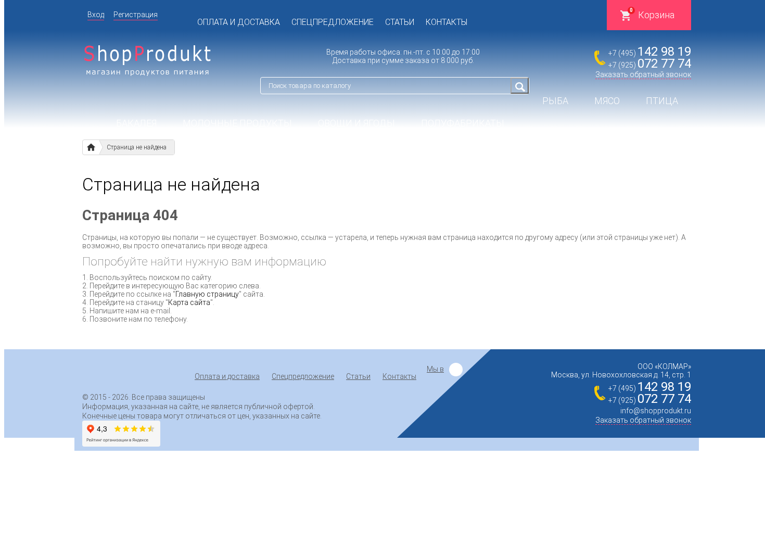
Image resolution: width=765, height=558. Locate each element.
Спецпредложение (332, 22)
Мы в (435, 369)
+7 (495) (649, 53)
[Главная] (91, 147)
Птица (662, 100)
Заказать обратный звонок (643, 74)
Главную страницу (207, 294)
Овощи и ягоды (356, 123)
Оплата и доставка (238, 22)
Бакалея (136, 123)
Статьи (399, 22)
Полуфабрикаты (462, 123)
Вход (95, 14)
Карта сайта (189, 302)
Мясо (607, 100)
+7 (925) (649, 65)
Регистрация (135, 14)
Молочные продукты (237, 123)
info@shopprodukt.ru (655, 411)
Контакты (446, 22)
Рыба (555, 100)
